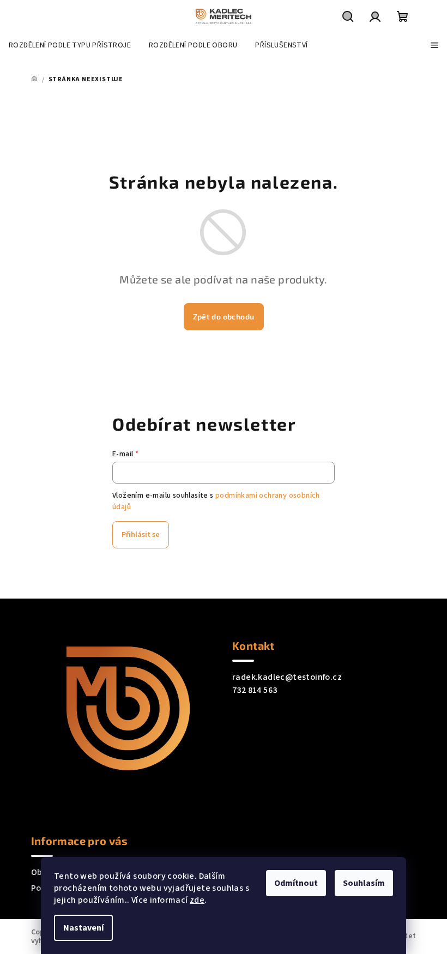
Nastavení (83, 928)
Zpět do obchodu (224, 316)
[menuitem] (70, 45)
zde (197, 900)
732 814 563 (254, 690)
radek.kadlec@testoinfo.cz (287, 677)
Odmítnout (296, 883)
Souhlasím (364, 883)
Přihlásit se (141, 534)
